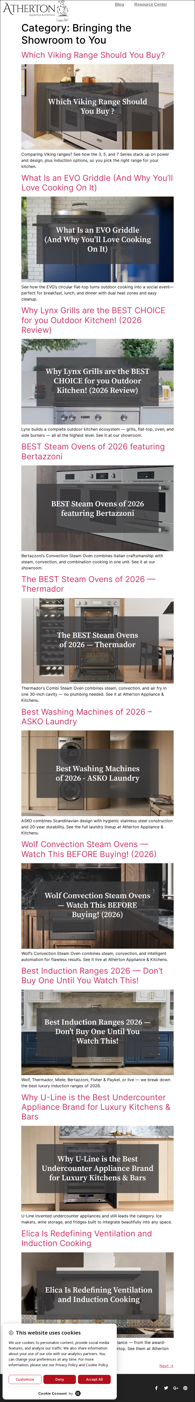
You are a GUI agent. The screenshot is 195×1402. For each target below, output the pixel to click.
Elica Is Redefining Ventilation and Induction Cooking (86, 1238)
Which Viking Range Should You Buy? (93, 55)
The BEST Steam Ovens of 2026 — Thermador (88, 584)
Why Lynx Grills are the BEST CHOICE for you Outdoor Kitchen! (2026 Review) (93, 320)
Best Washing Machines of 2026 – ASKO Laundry (86, 716)
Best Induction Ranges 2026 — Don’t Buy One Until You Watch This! (92, 975)
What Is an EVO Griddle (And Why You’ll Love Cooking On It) (97, 182)
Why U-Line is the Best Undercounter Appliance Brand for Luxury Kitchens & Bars (95, 1107)
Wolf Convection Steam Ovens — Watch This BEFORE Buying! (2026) (89, 849)
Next (166, 1365)
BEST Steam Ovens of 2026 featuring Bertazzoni (93, 451)
